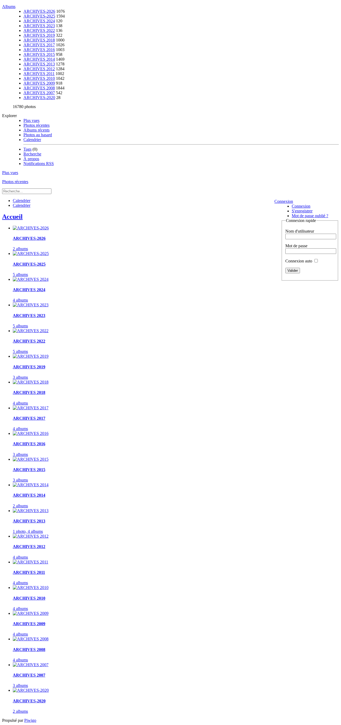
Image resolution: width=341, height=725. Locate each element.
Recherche (32, 154)
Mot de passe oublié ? (310, 215)
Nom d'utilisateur (299, 231)
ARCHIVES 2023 (39, 25)
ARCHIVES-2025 (39, 16)
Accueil (12, 216)
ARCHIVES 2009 (39, 83)
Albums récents (36, 130)
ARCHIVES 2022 (39, 30)
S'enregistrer (302, 211)
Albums (8, 6)
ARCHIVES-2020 (39, 97)
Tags (27, 149)
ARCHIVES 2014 (39, 59)
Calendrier (32, 139)
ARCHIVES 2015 (39, 54)
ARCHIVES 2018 (39, 40)
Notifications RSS (38, 163)
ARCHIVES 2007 (39, 92)
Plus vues (31, 120)
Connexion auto (299, 261)
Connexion (283, 201)
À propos (31, 158)
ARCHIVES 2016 (39, 49)
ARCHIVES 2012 (39, 69)
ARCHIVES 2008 (39, 88)
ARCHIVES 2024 (39, 21)
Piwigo (30, 720)
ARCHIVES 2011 (39, 73)
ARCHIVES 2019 (39, 35)
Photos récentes (36, 125)
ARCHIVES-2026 (39, 11)
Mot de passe (296, 246)
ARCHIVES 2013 (39, 64)
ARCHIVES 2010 (39, 78)
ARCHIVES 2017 (39, 45)
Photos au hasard (37, 135)
